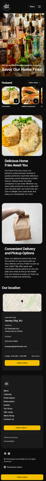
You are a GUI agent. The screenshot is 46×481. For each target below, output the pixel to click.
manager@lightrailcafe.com (16, 347)
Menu (32, 6)
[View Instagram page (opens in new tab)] (9, 453)
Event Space (9, 398)
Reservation (9, 401)
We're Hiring (9, 415)
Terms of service (11, 437)
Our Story (8, 408)
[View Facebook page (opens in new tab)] (5, 453)
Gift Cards (8, 412)
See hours (35, 356)
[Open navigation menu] (39, 6)
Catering (7, 394)
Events (7, 405)
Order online (22, 363)
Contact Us (9, 419)
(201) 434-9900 (11, 341)
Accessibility (9, 441)
